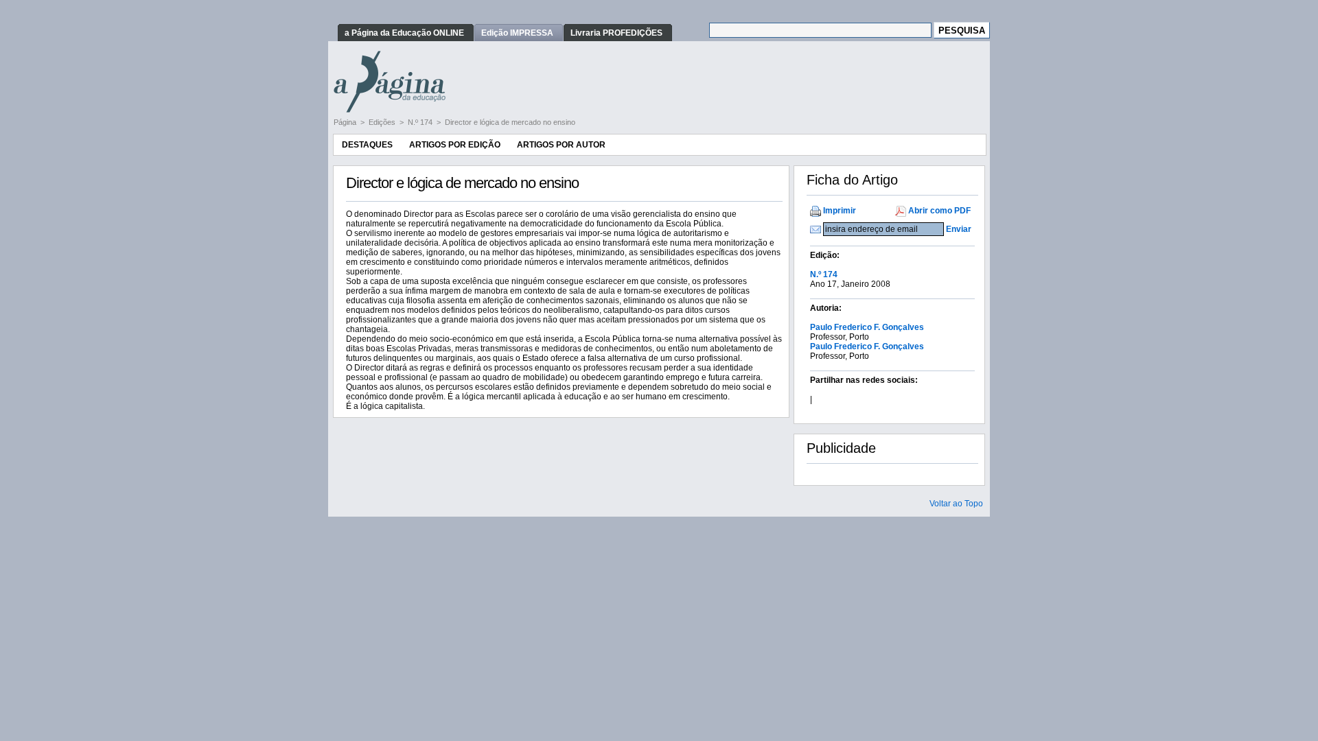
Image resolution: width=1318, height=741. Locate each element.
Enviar (958, 229)
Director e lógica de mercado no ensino (510, 122)
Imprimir (839, 210)
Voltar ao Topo (956, 503)
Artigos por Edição (454, 145)
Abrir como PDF (939, 210)
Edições (383, 122)
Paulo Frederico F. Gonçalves (867, 327)
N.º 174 (421, 122)
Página (346, 122)
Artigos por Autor (561, 145)
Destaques (367, 145)
